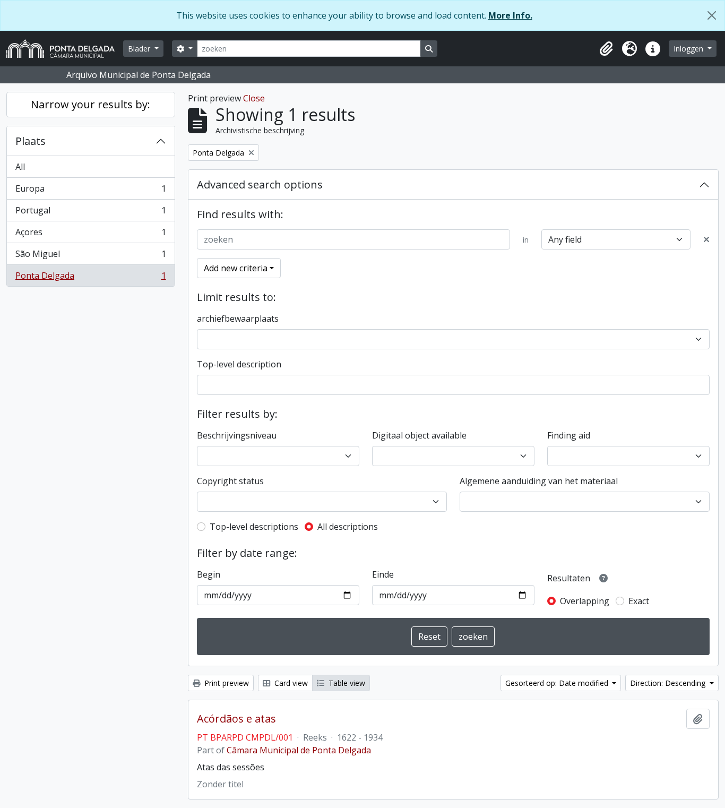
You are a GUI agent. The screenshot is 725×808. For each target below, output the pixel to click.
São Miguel (90, 256)
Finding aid (568, 435)
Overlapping (584, 601)
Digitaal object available (419, 435)
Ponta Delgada (90, 278)
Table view (345, 683)
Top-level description (239, 364)
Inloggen (689, 49)
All (20, 167)
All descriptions (347, 526)
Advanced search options (260, 184)
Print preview (225, 683)
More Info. (510, 15)
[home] (64, 48)
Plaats (30, 141)
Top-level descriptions (254, 526)
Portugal (90, 212)
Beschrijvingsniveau (237, 435)
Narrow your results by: (90, 104)
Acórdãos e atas (236, 718)
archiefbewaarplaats (238, 318)
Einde (383, 574)
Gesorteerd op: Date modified (557, 683)
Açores (90, 234)
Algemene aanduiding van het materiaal (539, 481)
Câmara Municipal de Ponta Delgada (299, 750)
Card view (290, 683)
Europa (90, 191)
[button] (606, 49)
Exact (638, 601)
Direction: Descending (668, 683)
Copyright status (230, 481)
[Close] (711, 15)
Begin (208, 574)
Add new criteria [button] (235, 268)
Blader (140, 49)
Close (254, 98)
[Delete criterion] (706, 239)
